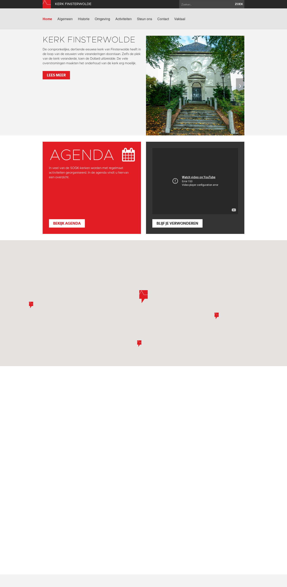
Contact (163, 19)
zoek (239, 4)
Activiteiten (123, 19)
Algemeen (65, 19)
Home (47, 19)
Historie (84, 19)
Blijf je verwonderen (177, 223)
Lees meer (56, 75)
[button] (139, 343)
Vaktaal (179, 19)
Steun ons (144, 19)
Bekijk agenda (67, 223)
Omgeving (102, 19)
